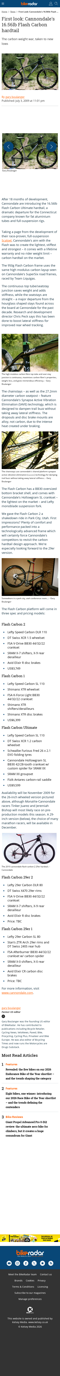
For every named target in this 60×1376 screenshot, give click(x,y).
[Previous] (8, 147)
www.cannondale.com (17, 993)
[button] (30, 152)
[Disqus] (30, 1188)
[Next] (51, 147)
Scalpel (7, 240)
